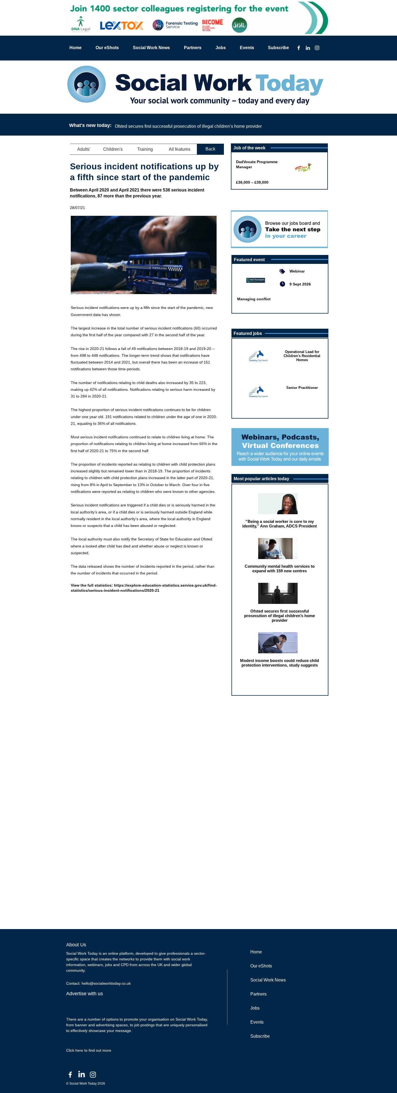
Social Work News (268, 980)
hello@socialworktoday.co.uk (106, 983)
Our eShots (261, 966)
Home (256, 952)
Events (257, 1022)
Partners (258, 994)
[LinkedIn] (308, 48)
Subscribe (260, 1036)
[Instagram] (317, 48)
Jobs (255, 1008)
